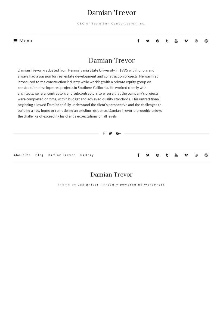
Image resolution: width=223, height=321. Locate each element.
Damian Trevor (111, 12)
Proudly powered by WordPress (134, 184)
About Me (22, 155)
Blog (39, 155)
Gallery (87, 155)
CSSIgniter (88, 184)
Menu (25, 40)
